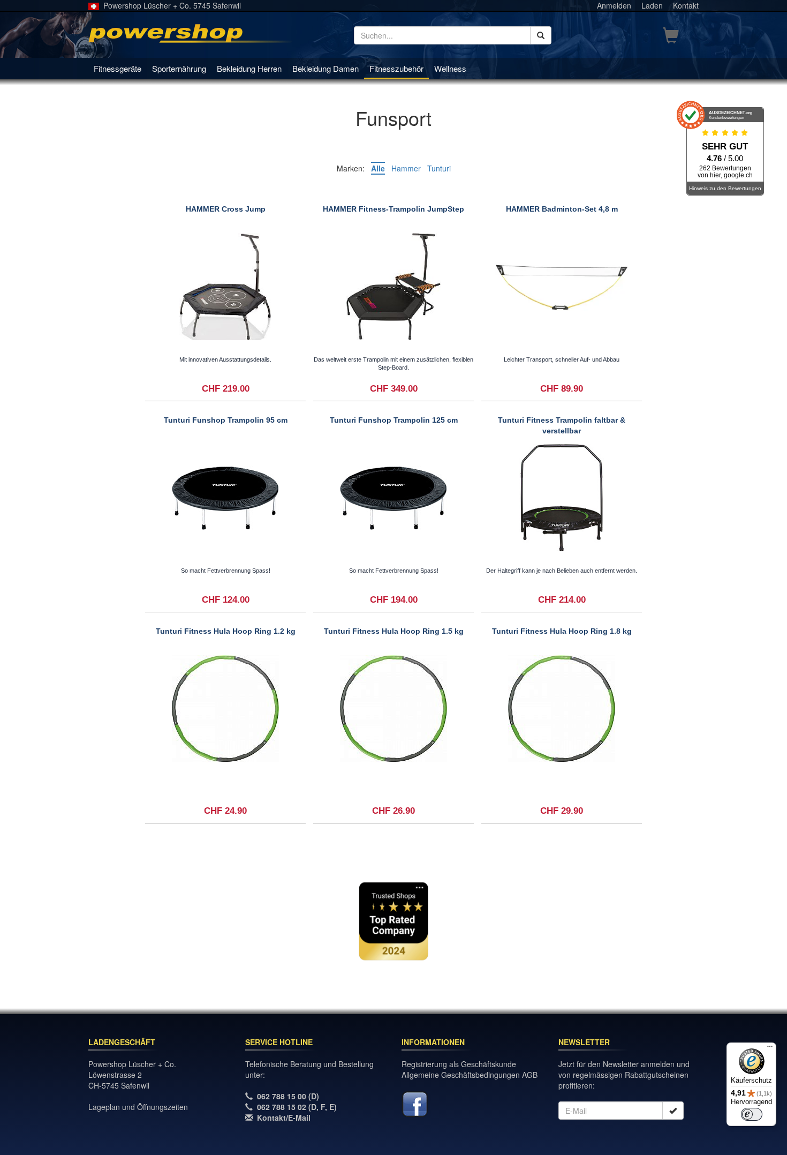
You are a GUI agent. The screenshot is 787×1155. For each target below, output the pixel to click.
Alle (378, 168)
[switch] (751, 1114)
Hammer (406, 168)
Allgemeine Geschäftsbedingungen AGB (470, 1074)
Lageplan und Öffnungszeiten (138, 1106)
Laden (652, 5)
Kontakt (686, 5)
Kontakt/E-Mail (284, 1117)
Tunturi (439, 168)
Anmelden (614, 5)
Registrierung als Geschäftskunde (459, 1064)
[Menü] (769, 1048)
